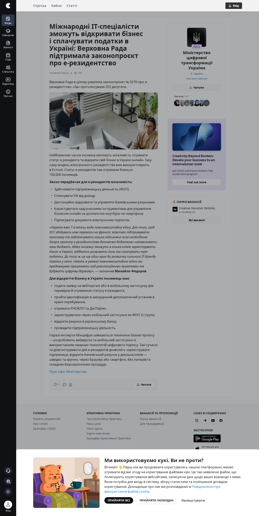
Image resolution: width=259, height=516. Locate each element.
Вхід (236, 6)
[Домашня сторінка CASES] (8, 5)
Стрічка (39, 5)
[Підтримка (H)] (8, 471)
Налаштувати (193, 500)
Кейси (56, 5)
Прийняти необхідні (156, 500)
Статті (72, 5)
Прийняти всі (119, 500)
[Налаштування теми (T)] (8, 492)
